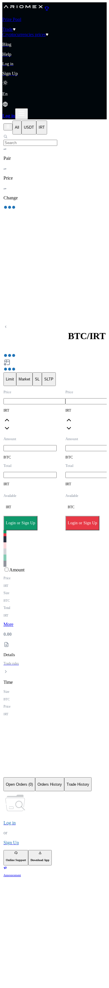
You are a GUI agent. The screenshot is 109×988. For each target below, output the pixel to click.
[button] (54, 99)
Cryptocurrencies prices (24, 34)
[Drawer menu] (21, 113)
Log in (8, 115)
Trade (7, 29)
